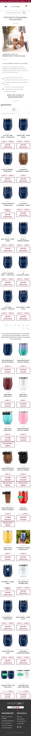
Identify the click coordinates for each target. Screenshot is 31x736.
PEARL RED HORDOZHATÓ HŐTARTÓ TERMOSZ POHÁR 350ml (23, 508)
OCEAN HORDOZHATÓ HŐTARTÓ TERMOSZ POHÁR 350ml (23, 361)
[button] (5, 6)
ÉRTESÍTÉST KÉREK (8, 444)
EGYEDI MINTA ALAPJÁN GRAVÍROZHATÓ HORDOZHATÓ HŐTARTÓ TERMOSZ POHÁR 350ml (23, 548)
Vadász (23, 167)
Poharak (8, 358)
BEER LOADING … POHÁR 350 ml (23, 617)
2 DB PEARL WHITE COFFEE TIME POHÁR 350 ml (23, 686)
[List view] (17, 109)
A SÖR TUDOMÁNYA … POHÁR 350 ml (7, 170)
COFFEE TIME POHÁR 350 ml (8, 651)
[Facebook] (29, 1)
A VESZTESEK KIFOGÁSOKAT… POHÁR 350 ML (23, 204)
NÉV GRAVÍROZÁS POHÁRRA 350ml (23, 582)
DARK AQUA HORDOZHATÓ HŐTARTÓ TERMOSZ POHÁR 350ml (8, 429)
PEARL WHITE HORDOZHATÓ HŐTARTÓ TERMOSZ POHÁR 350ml (23, 395)
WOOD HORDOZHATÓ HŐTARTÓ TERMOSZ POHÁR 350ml (8, 468)
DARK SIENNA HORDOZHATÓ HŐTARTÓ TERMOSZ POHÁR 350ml (8, 395)
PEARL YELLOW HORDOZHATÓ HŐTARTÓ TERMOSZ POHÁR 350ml (8, 548)
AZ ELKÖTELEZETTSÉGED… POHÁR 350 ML (23, 273)
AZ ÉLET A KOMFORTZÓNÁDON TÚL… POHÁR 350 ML (23, 239)
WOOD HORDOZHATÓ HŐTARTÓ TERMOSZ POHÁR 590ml (8, 508)
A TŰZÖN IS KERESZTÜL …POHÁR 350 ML (7, 204)
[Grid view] (13, 109)
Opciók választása (7, 146)
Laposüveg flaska (23, 545)
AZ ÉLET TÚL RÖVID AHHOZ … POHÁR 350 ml (8, 273)
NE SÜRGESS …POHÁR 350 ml (8, 582)
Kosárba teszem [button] (7, 371)
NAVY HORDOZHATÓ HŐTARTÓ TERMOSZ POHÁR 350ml (8, 361)
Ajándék (8, 649)
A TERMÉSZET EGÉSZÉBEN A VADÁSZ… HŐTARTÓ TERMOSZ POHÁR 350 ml (23, 170)
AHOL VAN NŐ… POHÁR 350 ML (7, 239)
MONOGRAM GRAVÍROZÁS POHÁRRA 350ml (23, 651)
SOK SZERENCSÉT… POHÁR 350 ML (7, 617)
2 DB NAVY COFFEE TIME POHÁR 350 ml (8, 686)
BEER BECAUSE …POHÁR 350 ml (23, 307)
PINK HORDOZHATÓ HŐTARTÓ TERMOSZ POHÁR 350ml (23, 429)
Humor (7, 201)
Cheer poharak (7, 506)
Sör (8, 167)
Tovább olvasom (7, 439)
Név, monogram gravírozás (23, 579)
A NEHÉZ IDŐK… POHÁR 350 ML (23, 136)
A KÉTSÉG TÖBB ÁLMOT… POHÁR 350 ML (8, 136)
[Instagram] (26, 1)
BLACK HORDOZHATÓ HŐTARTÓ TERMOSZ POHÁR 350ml (23, 468)
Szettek (7, 683)
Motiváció (8, 133)
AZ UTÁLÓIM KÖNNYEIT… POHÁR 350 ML (7, 307)
